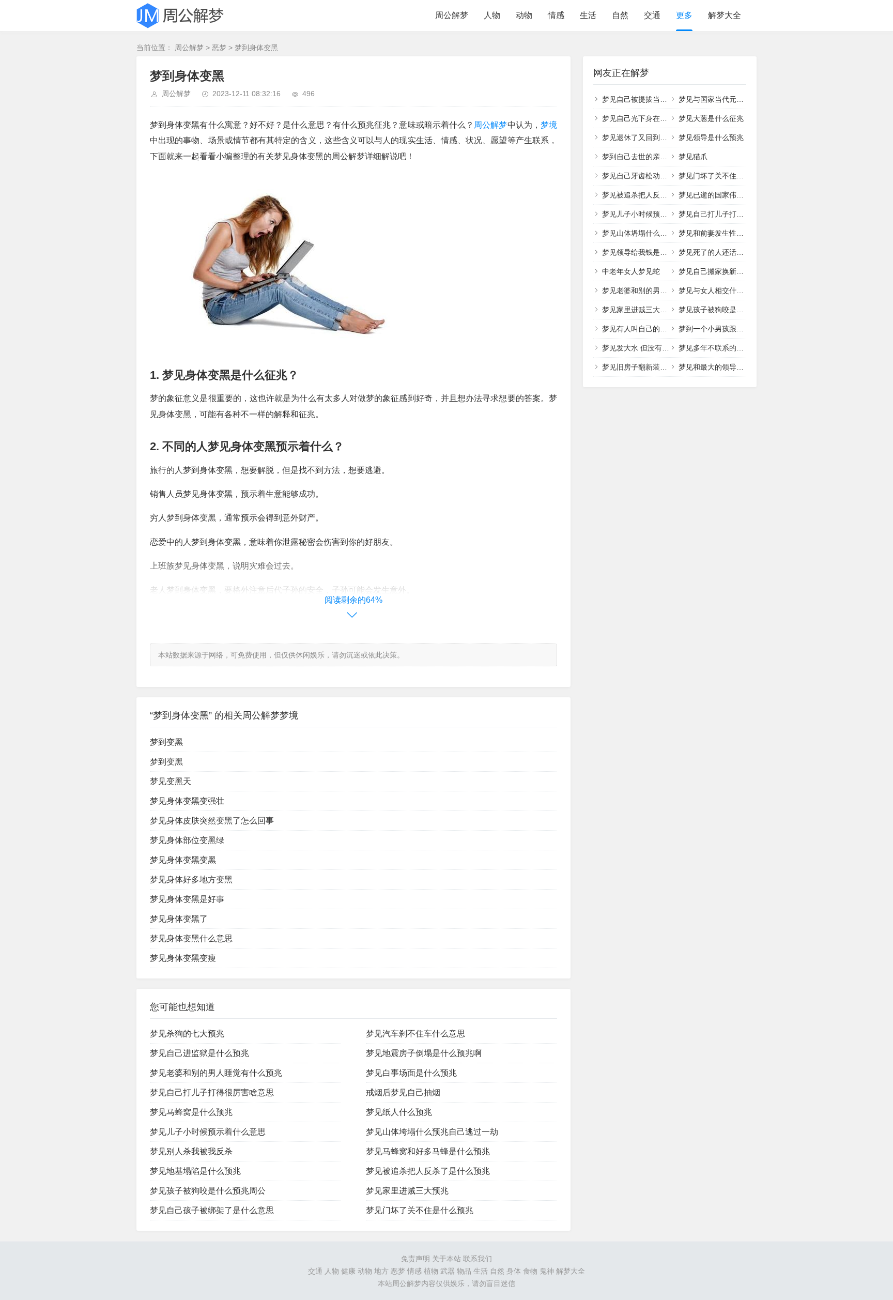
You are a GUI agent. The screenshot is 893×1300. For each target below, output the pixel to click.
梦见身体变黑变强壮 (187, 801)
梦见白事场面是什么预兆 (411, 1072)
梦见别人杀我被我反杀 (191, 1151)
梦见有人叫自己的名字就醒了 (649, 329)
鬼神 (547, 1271)
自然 (620, 15)
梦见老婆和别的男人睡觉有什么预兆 (216, 1072)
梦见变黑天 (170, 781)
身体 (513, 1271)
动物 (524, 15)
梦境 (549, 124)
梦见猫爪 (693, 156)
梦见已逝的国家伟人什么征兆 (726, 195)
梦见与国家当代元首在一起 (722, 99)
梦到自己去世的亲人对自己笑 (649, 156)
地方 (381, 1271)
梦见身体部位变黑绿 (187, 840)
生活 (588, 15)
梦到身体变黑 (256, 47)
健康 (348, 1271)
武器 (447, 1271)
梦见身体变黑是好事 (187, 899)
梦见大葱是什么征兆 (711, 118)
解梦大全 (724, 15)
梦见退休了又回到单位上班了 (649, 137)
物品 (464, 1271)
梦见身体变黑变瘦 (183, 958)
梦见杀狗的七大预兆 (187, 1033)
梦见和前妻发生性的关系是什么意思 (736, 233)
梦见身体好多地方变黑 (191, 879)
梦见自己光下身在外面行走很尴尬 (656, 118)
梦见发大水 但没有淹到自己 (646, 348)
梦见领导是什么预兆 (711, 137)
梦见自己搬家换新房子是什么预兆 (733, 271)
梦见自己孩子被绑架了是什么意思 (212, 1210)
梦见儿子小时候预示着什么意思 (208, 1131)
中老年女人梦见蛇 (631, 271)
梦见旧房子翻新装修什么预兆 (649, 367)
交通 (652, 15)
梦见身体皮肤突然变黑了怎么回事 (212, 820)
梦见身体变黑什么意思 (191, 938)
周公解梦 (451, 15)
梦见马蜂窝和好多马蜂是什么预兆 (428, 1151)
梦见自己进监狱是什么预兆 (199, 1053)
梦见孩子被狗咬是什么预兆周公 (208, 1190)
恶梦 (219, 47)
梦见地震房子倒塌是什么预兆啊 (424, 1053)
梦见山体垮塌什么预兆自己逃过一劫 (432, 1131)
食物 (530, 1271)
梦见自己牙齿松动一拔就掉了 (649, 176)
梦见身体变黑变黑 (183, 859)
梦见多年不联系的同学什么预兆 (729, 348)
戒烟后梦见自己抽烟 (403, 1092)
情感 (556, 15)
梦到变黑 (166, 742)
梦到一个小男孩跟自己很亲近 (726, 329)
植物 (431, 1271)
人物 (492, 15)
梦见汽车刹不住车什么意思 (415, 1033)
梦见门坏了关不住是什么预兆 (419, 1210)
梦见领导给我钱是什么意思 (645, 252)
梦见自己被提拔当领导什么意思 (652, 99)
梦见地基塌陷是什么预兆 (195, 1171)
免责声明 (415, 1259)
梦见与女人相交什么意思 (718, 290)
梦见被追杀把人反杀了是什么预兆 (428, 1171)
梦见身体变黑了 (179, 918)
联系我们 (477, 1259)
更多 (684, 15)
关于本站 (446, 1259)
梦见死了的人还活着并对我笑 (726, 252)
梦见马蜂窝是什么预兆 (191, 1112)
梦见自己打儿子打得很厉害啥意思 (212, 1092)
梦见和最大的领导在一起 (718, 367)
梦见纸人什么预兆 (399, 1112)
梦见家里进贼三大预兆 (407, 1190)
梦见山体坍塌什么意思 (638, 233)
